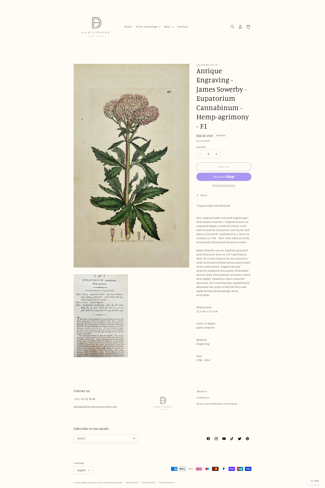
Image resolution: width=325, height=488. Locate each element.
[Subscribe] (133, 438)
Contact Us (203, 397)
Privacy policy (149, 482)
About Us (202, 391)
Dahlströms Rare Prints (92, 482)
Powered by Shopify (113, 482)
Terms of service (167, 482)
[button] (148, 26)
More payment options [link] (223, 185)
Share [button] (203, 195)
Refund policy (132, 482)
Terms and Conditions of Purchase (217, 403)
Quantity (201, 147)
